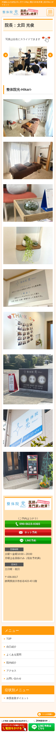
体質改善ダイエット (17, 698)
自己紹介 (11, 646)
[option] (28, 60)
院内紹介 (11, 662)
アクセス (11, 670)
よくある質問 (13, 654)
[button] (5, 55)
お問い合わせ (13, 678)
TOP (9, 638)
